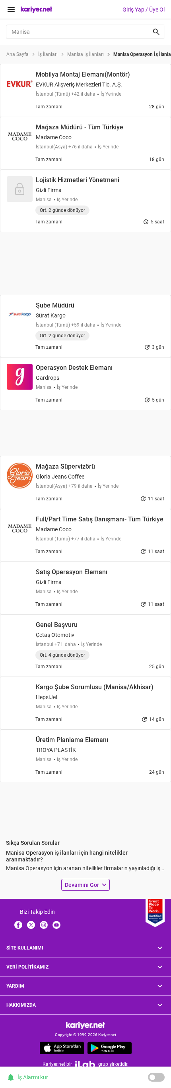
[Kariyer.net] (85, 1025)
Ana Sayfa (17, 54)
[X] (31, 924)
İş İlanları (48, 54)
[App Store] (62, 1048)
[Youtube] (56, 924)
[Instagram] (44, 924)
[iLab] (85, 1064)
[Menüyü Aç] (11, 9)
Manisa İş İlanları (85, 54)
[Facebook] (18, 924)
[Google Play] (109, 1048)
